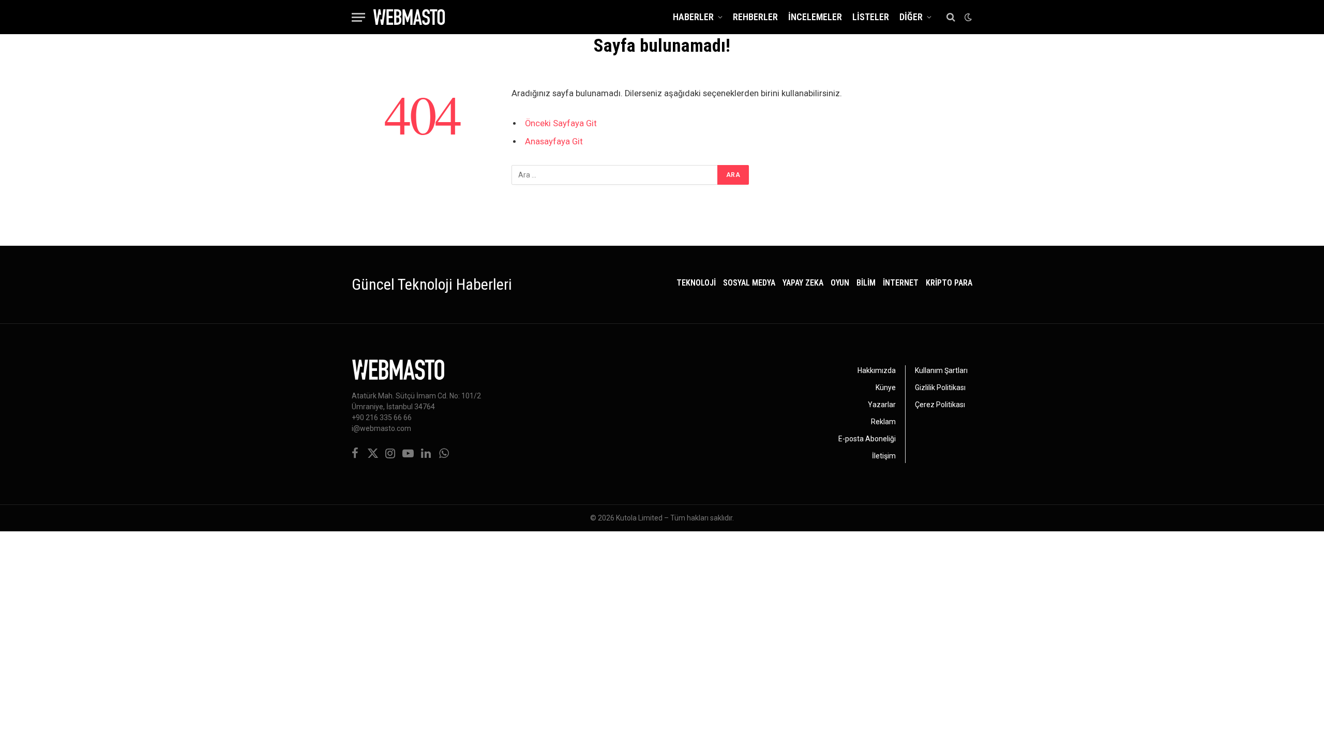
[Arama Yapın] (950, 17)
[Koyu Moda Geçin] (967, 17)
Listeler (870, 16)
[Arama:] (614, 175)
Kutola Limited (639, 518)
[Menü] (358, 17)
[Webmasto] (409, 17)
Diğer (911, 16)
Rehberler (755, 16)
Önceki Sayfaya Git (561, 123)
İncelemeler (815, 16)
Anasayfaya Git (554, 141)
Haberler (693, 16)
